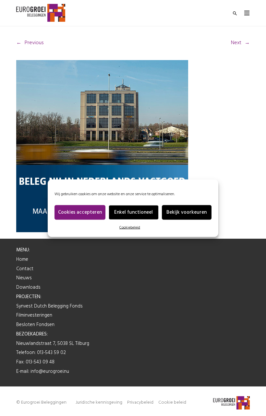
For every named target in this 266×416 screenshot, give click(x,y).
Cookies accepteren (80, 212)
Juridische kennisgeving (99, 402)
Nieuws (24, 278)
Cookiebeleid (129, 227)
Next (236, 43)
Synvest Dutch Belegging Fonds (49, 306)
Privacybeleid (140, 402)
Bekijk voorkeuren (186, 212)
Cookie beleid (172, 402)
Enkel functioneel (133, 212)
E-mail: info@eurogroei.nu (42, 371)
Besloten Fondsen (35, 325)
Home (22, 259)
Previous (34, 43)
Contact (24, 269)
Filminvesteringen (34, 315)
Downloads (28, 287)
